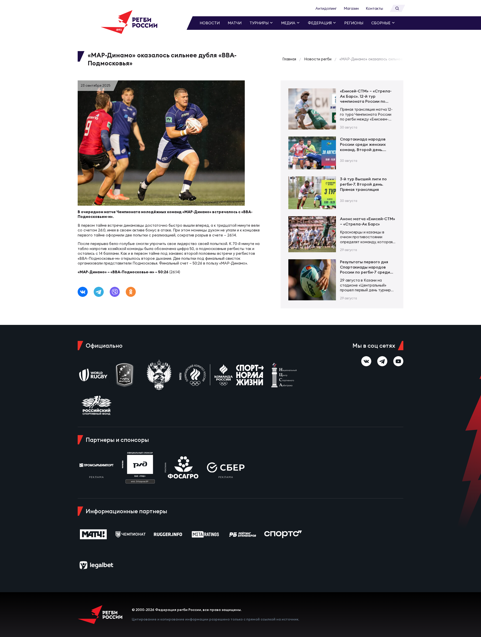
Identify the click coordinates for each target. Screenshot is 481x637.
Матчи (235, 23)
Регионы (353, 23)
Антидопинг (326, 8)
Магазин (351, 8)
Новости (210, 23)
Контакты (374, 8)
